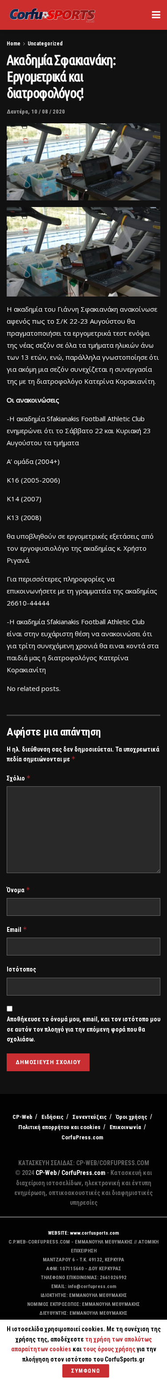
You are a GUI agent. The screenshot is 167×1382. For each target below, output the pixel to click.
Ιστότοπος (21, 969)
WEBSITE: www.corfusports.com (83, 1233)
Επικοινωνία (125, 1127)
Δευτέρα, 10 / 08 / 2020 (36, 111)
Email (17, 929)
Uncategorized (45, 44)
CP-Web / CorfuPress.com (71, 1172)
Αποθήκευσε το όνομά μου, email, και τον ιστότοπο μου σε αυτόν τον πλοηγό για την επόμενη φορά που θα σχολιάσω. (83, 1029)
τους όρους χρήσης (110, 1349)
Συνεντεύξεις (90, 1117)
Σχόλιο (19, 778)
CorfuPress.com (82, 1137)
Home (13, 44)
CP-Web (22, 1117)
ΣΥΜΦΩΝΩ (85, 1370)
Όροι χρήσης (131, 1117)
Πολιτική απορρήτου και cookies (59, 1127)
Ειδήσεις (52, 1117)
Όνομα (18, 890)
